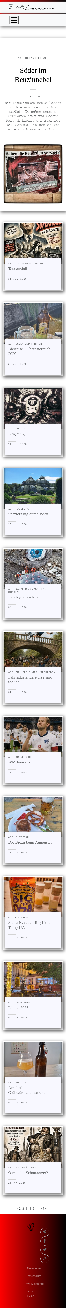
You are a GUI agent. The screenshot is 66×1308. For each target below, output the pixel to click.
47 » (44, 1208)
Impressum (34, 1276)
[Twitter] (44, 1249)
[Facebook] (44, 1241)
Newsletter (34, 1268)
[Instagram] (44, 1258)
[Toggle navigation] (14, 20)
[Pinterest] (44, 1232)
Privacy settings (34, 1283)
